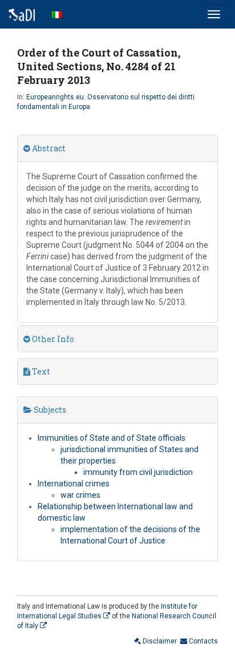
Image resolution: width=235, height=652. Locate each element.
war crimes (80, 495)
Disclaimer (159, 641)
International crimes (74, 483)
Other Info (52, 338)
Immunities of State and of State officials (111, 437)
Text (40, 371)
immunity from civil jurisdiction (138, 472)
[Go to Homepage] (21, 14)
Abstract (48, 148)
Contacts (202, 641)
